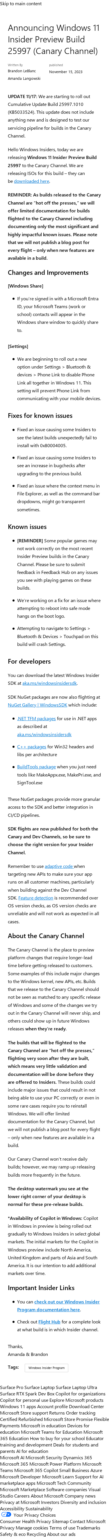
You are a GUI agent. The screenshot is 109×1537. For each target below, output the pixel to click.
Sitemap (60, 1521)
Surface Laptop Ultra (76, 1387)
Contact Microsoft (88, 1521)
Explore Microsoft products (76, 1400)
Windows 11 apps (18, 1406)
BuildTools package (36, 766)
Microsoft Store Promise (68, 1419)
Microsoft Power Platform (55, 1463)
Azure (96, 1470)
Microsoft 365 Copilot (36, 1470)
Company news (80, 1495)
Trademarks (88, 1527)
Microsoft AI (12, 1457)
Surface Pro (11, 1387)
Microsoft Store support (24, 1412)
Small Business (74, 1470)
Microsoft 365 (14, 1463)
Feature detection (35, 898)
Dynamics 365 (77, 1457)
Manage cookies (32, 1527)
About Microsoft (47, 1495)
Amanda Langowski (24, 78)
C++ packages (31, 746)
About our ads (61, 1534)
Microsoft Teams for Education (51, 1431)
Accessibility (12, 1508)
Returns (57, 1412)
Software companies (66, 1489)
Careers (22, 1495)
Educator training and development (52, 1441)
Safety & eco (13, 1534)
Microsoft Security (44, 1457)
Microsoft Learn (58, 1476)
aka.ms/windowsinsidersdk (49, 683)
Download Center (86, 1406)
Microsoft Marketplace (22, 1489)
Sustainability (39, 1508)
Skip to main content (21, 3)
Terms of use (62, 1527)
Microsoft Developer (20, 1476)
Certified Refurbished (21, 1419)
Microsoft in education (43, 1425)
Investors (50, 1502)
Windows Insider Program (46, 1368)
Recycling (36, 1534)
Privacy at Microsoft (20, 1502)
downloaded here (31, 181)
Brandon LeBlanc (22, 70)
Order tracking (80, 1412)
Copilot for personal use (24, 1400)
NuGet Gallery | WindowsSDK (37, 705)
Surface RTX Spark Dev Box (27, 1393)
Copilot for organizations (81, 1393)
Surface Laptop (39, 1387)
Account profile (52, 1406)
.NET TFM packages (36, 718)
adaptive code (59, 866)
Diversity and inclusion (83, 1502)
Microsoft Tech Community (64, 1483)
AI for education (32, 1451)
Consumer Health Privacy (25, 1521)
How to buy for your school (57, 1438)
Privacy (8, 1527)
